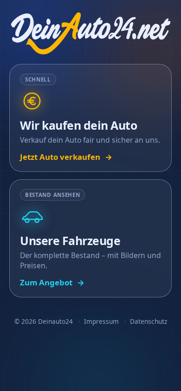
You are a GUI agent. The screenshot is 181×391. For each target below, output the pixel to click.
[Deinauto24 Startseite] (90, 33)
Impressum (101, 321)
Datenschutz (148, 321)
